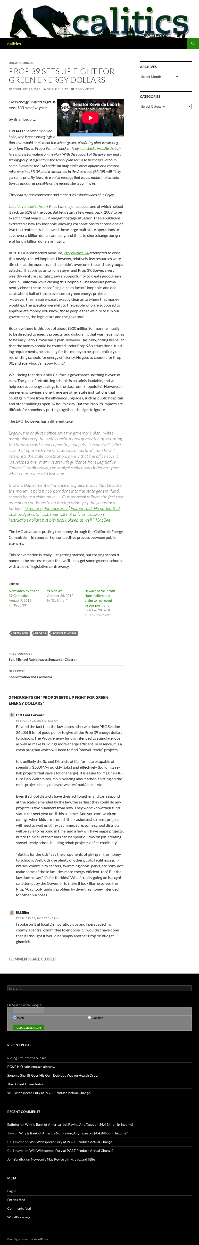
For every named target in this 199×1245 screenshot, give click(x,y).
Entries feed (16, 1200)
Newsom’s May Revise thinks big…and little (63, 1159)
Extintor (13, 1124)
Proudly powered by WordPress (27, 1239)
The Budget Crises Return (26, 1084)
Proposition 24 (76, 252)
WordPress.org (18, 1217)
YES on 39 (54, 591)
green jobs (20, 633)
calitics (14, 43)
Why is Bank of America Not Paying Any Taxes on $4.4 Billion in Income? (79, 1124)
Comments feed (19, 1208)
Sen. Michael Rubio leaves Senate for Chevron (43, 656)
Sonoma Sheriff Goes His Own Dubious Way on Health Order (53, 1075)
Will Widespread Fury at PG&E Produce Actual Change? (49, 1093)
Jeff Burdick (16, 1159)
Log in (11, 1191)
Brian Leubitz (57, 89)
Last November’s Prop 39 (30, 206)
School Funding (64, 633)
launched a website (94, 148)
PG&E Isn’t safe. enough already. (31, 1067)
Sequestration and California (30, 674)
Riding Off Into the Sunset (26, 1058)
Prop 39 (40, 633)
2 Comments (84, 89)
